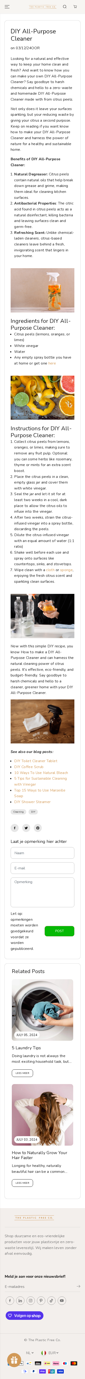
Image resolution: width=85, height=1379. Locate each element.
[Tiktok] (51, 1300)
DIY (33, 812)
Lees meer (22, 1073)
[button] (7, 6)
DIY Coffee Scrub (28, 766)
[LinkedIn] (20, 1300)
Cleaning (18, 812)
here (52, 363)
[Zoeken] (65, 6)
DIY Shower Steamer (32, 801)
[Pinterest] (38, 828)
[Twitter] (26, 828)
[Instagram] (31, 1300)
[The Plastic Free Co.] (42, 6)
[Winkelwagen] (75, 6)
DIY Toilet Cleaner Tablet (35, 760)
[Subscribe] (78, 1287)
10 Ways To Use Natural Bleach (41, 772)
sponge (66, 569)
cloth (50, 569)
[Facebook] (15, 828)
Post (59, 931)
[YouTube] (62, 1300)
